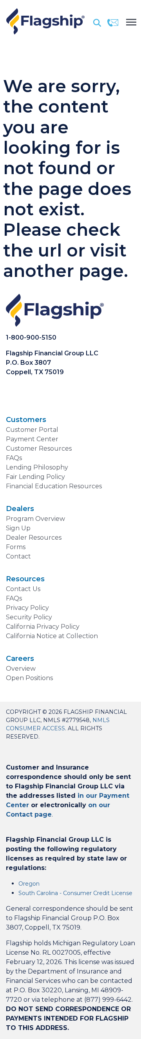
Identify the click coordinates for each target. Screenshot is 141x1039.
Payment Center (32, 439)
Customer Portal (32, 429)
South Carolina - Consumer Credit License (75, 893)
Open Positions (29, 678)
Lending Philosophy (37, 467)
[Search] (97, 22)
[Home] (45, 21)
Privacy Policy (27, 607)
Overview (21, 668)
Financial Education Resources (54, 486)
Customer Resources (39, 448)
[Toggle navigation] (131, 21)
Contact (18, 556)
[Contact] (112, 22)
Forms (15, 547)
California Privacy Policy (43, 626)
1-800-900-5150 (31, 337)
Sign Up (18, 528)
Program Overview (35, 518)
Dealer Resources (33, 537)
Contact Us (23, 589)
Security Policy (29, 617)
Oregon (29, 883)
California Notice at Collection (52, 636)
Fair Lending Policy (35, 476)
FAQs (14, 458)
